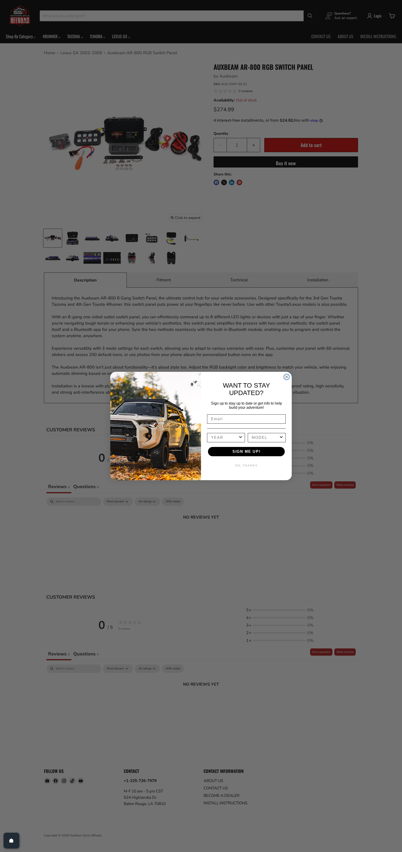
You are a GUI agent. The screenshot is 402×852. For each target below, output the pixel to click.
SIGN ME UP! (246, 451)
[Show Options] (240, 437)
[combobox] (224, 437)
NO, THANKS (246, 465)
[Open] (11, 841)
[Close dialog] (286, 377)
